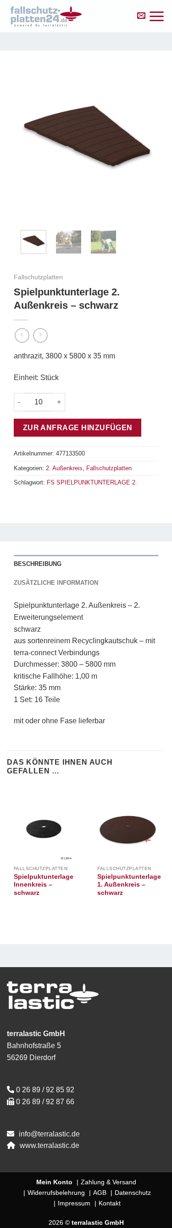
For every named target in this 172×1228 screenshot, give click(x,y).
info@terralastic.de (49, 1134)
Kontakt (110, 1203)
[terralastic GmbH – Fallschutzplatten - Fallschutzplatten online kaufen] (67, 16)
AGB (99, 1192)
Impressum (74, 1203)
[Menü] (156, 16)
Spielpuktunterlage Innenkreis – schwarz (43, 884)
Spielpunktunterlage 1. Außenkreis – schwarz (129, 884)
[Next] (144, 136)
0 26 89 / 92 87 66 (45, 1102)
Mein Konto (54, 1182)
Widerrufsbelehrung (56, 1192)
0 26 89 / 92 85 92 (45, 1090)
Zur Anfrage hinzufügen (78, 428)
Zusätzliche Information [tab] (56, 582)
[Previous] (28, 136)
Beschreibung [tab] (37, 563)
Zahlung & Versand (108, 1182)
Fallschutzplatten (38, 277)
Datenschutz (133, 1192)
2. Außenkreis (64, 468)
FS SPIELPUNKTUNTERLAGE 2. (92, 482)
